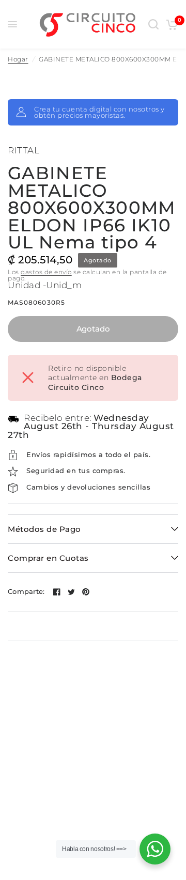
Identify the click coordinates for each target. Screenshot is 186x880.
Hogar (18, 59)
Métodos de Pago (44, 529)
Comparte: (26, 591)
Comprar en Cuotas (48, 558)
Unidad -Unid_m (45, 285)
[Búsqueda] (153, 24)
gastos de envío (46, 272)
